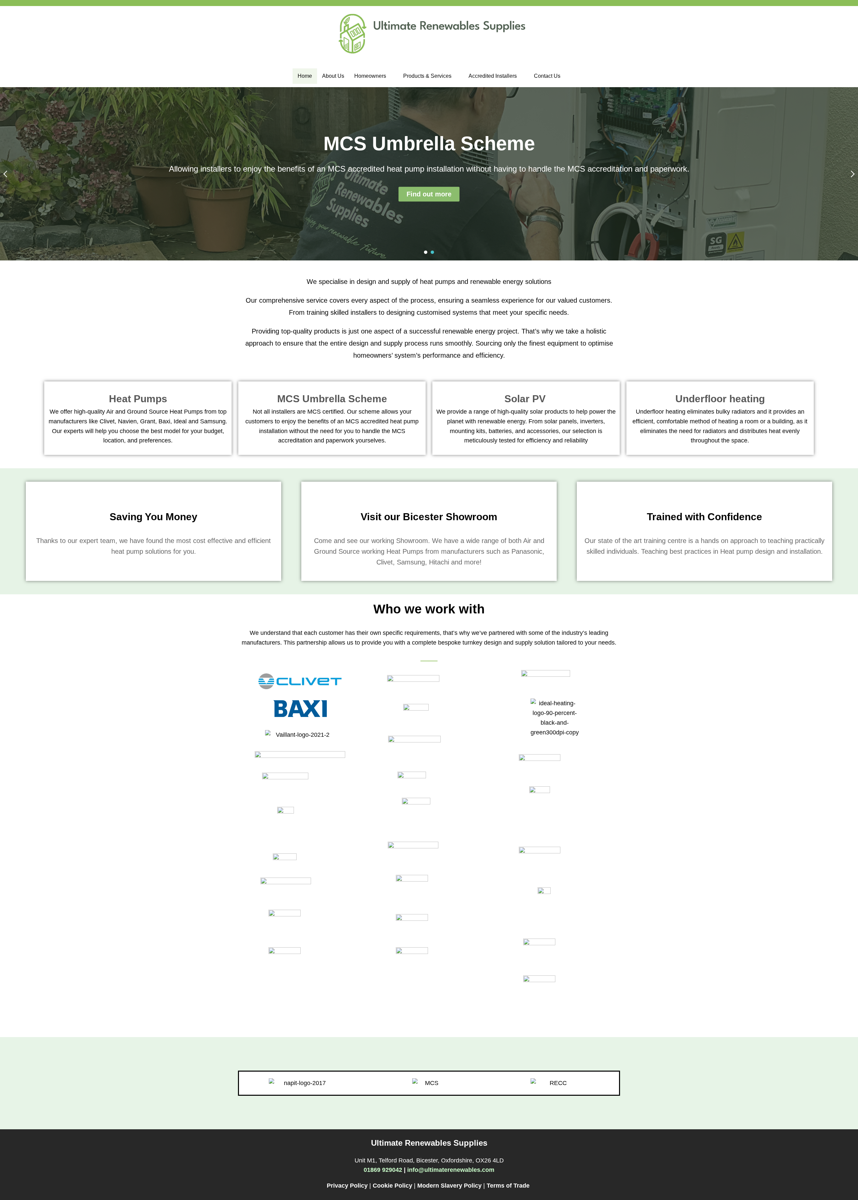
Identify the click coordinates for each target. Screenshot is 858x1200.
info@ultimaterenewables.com (450, 1169)
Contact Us (547, 76)
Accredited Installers (493, 76)
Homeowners (370, 76)
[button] (373, 76)
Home (305, 76)
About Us (333, 76)
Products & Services (427, 76)
